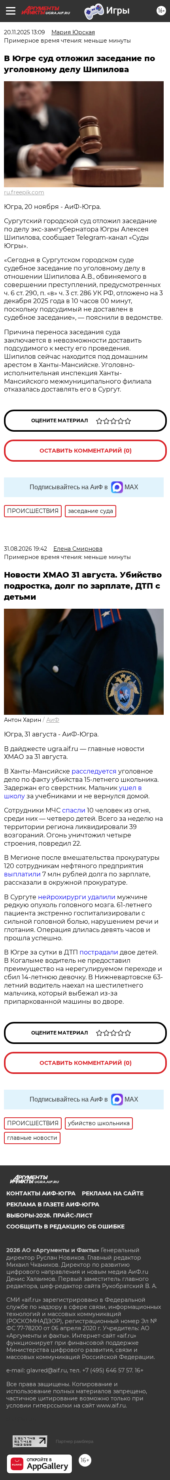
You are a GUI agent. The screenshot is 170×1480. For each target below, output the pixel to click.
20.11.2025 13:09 (24, 32)
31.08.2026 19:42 (25, 548)
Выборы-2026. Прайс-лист (49, 1215)
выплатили (22, 874)
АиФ (52, 719)
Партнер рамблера (74, 1441)
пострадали (98, 952)
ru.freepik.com (24, 192)
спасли (73, 810)
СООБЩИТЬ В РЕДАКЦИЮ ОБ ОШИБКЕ (65, 1226)
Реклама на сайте (113, 1193)
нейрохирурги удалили (76, 897)
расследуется (94, 771)
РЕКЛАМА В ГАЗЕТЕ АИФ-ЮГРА (52, 1204)
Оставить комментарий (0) (86, 450)
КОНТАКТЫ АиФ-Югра (41, 1193)
